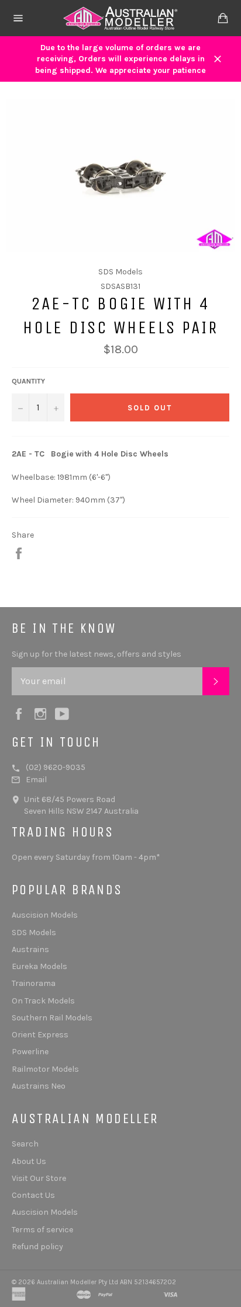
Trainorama (34, 983)
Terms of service (42, 1230)
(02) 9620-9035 (55, 767)
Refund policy (37, 1247)
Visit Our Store (39, 1178)
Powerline (30, 1052)
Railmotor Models (45, 1069)
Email (36, 780)
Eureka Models (39, 966)
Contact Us (33, 1195)
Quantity (28, 381)
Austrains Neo (39, 1086)
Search (25, 1144)
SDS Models (34, 932)
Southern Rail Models (52, 1018)
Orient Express (40, 1035)
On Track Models (43, 1001)
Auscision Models (45, 915)
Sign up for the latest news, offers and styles (96, 654)
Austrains (30, 949)
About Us (29, 1161)
